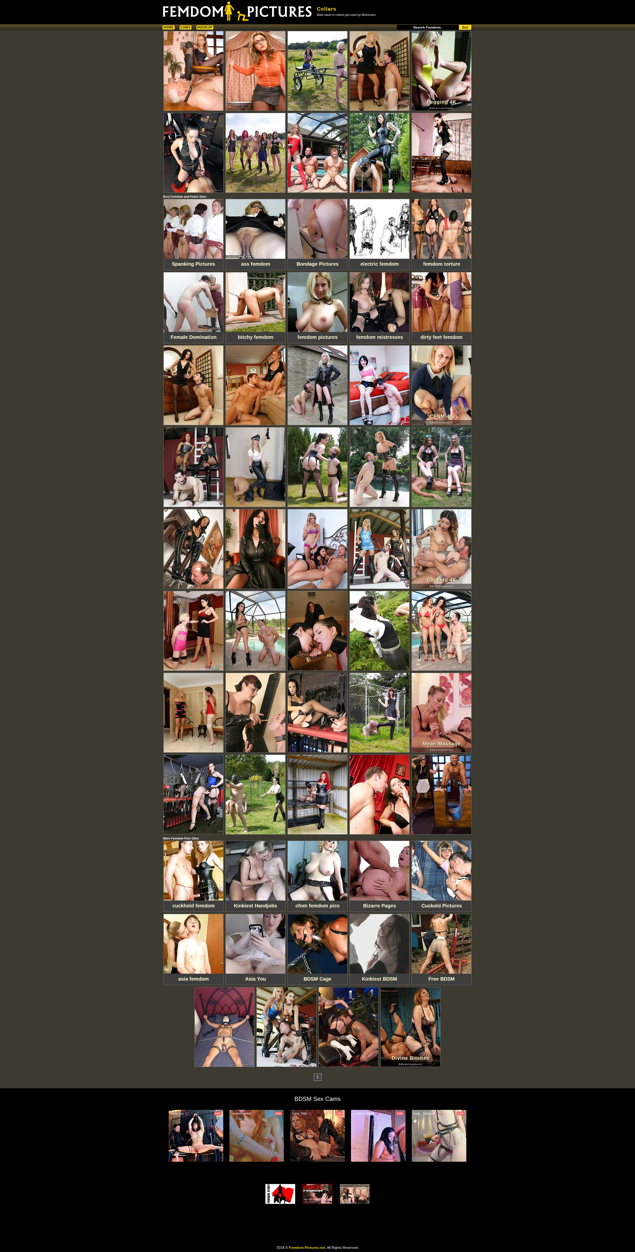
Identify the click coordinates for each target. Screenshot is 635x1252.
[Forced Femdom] (317, 1194)
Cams (185, 27)
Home (168, 27)
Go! (465, 27)
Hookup (205, 27)
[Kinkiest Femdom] (355, 1194)
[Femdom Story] (280, 1194)
